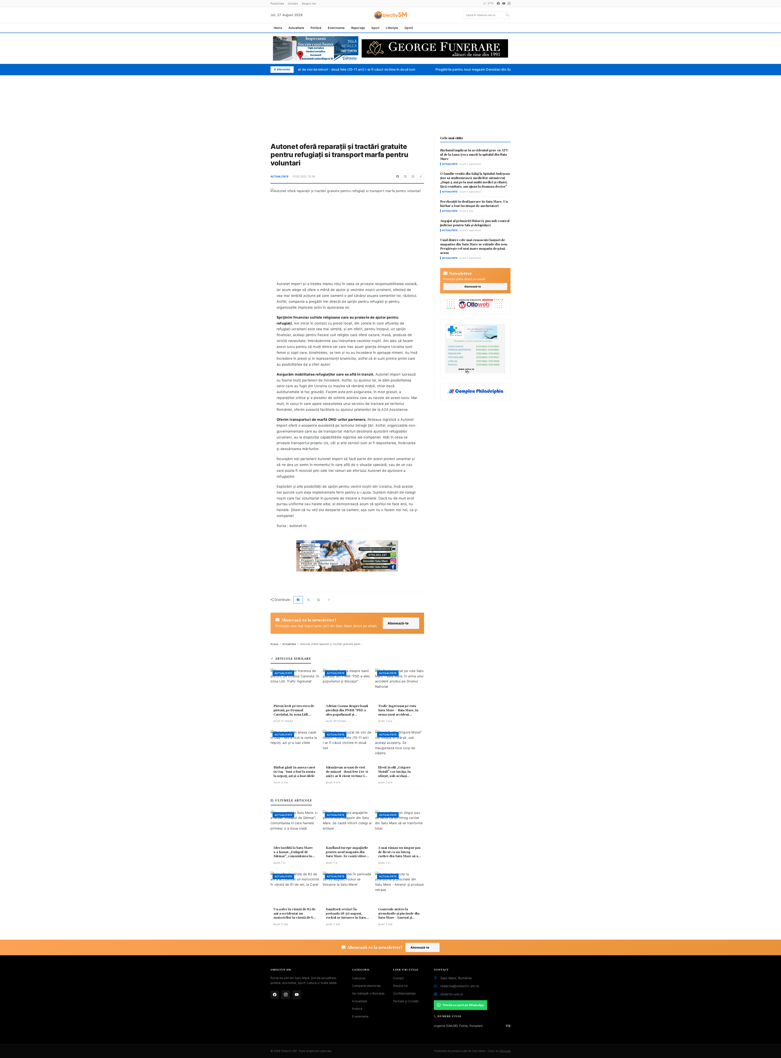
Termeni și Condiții (406, 1001)
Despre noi (309, 3)
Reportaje (358, 28)
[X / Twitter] (405, 176)
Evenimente (336, 28)
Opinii (409, 28)
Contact (293, 3)
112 (508, 1025)
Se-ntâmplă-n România (368, 993)
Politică (316, 28)
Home (278, 28)
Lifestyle (392, 28)
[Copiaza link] (421, 176)
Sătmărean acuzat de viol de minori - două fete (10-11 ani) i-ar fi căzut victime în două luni (334, 69)
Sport (375, 28)
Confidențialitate (404, 993)
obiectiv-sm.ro (451, 994)
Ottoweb (505, 1051)
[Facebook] (498, 3)
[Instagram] (509, 3)
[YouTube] (503, 3)
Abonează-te (398, 623)
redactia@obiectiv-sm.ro (459, 986)
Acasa (274, 644)
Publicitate (277, 3)
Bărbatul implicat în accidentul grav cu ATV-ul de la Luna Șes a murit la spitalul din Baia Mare (474, 155)
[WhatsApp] (413, 176)
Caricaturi (358, 978)
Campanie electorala (366, 985)
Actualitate (296, 28)
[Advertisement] (390, 105)
